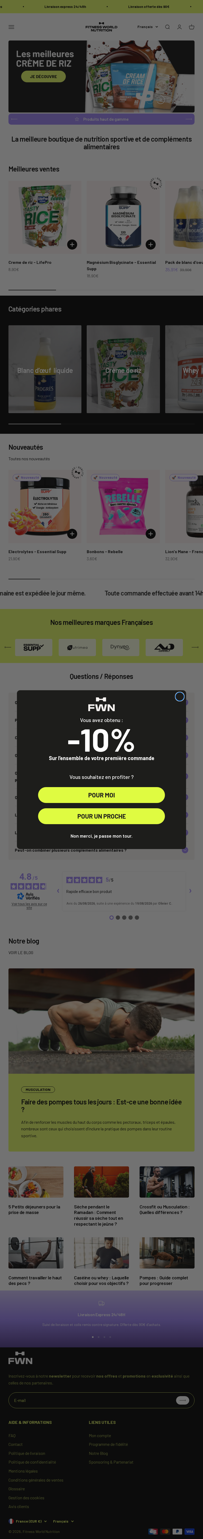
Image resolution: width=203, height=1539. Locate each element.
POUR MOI (101, 795)
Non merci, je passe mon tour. (101, 836)
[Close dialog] (180, 696)
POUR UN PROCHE (101, 816)
